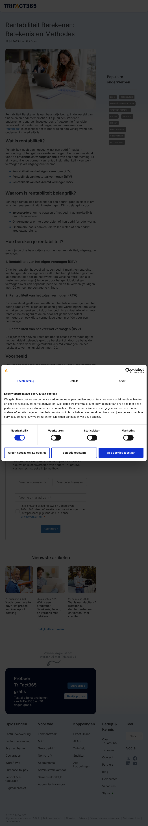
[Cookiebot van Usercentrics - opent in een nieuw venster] (128, 370)
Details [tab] (74, 380)
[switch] (56, 438)
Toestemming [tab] (25, 380)
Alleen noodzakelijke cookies (27, 452)
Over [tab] (122, 380)
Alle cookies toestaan (121, 452)
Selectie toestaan (74, 452)
